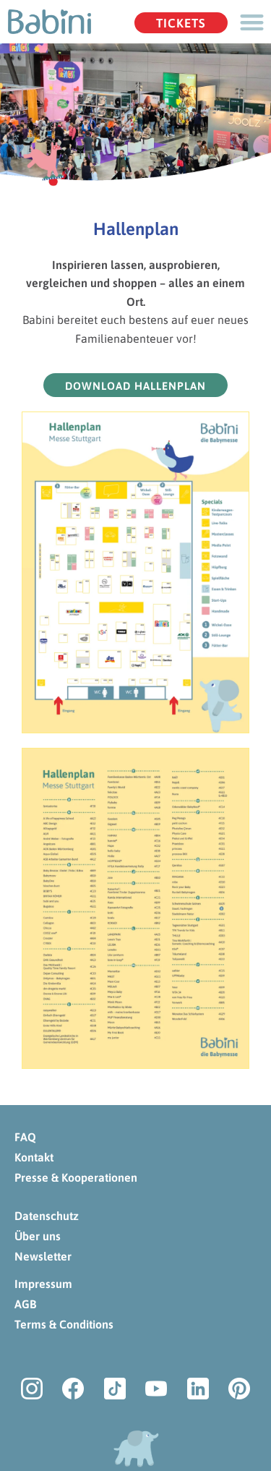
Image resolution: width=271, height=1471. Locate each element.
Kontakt (33, 1157)
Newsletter (43, 1256)
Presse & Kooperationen (75, 1177)
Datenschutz (46, 1215)
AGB (25, 1303)
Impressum (43, 1283)
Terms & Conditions (63, 1324)
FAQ (25, 1136)
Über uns (37, 1235)
